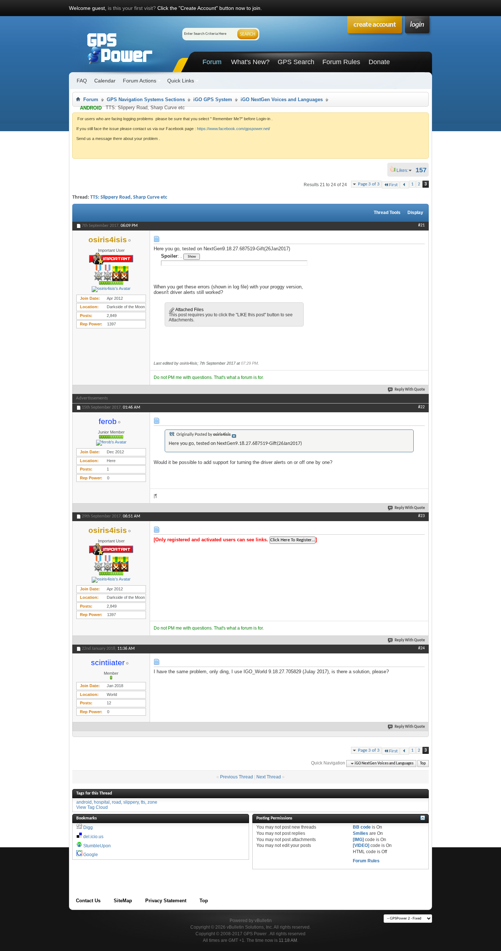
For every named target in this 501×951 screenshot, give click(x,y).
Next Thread (268, 776)
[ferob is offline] (111, 443)
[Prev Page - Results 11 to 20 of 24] (404, 184)
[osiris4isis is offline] (111, 289)
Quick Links (180, 81)
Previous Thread (236, 776)
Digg (88, 827)
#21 (421, 225)
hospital (102, 802)
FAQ (82, 81)
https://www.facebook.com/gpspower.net (233, 128)
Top (423, 764)
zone (152, 802)
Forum (212, 62)
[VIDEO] (361, 845)
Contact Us (88, 900)
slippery (131, 802)
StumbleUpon (97, 845)
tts (143, 802)
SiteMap (123, 900)
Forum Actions (139, 81)
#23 (421, 516)
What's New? (250, 62)
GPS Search (296, 62)
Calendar (105, 81)
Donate (379, 62)
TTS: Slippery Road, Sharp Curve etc (128, 197)
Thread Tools (387, 212)
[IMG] (358, 839)
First (393, 185)
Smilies (360, 833)
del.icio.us (93, 836)
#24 (421, 648)
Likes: (404, 170)
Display (415, 212)
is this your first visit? (132, 8)
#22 (421, 407)
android (84, 802)
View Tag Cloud (92, 807)
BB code (362, 827)
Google (90, 854)
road (116, 802)
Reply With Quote (410, 390)
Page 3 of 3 (369, 184)
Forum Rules (341, 62)
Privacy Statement (165, 900)
